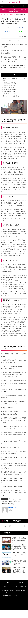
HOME (7, 582)
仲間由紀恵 (13, 499)
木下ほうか (5, 501)
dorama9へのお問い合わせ (7, 591)
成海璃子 (20, 499)
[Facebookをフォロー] (11, 510)
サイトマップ (7, 586)
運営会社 (21, 582)
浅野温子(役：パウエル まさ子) (11, 93)
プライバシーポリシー (20, 586)
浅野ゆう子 (12, 501)
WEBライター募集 (20, 590)
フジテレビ (5, 499)
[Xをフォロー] (9, 510)
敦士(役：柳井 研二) (9, 87)
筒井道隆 (11, 503)
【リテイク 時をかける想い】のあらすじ (13, 96)
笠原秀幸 (5, 503)
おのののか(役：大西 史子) (10, 89)
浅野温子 (19, 501)
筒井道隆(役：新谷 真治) (10, 83)
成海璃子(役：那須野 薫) (10, 85)
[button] (25, 526)
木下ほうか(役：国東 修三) (10, 91)
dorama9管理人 (12, 507)
